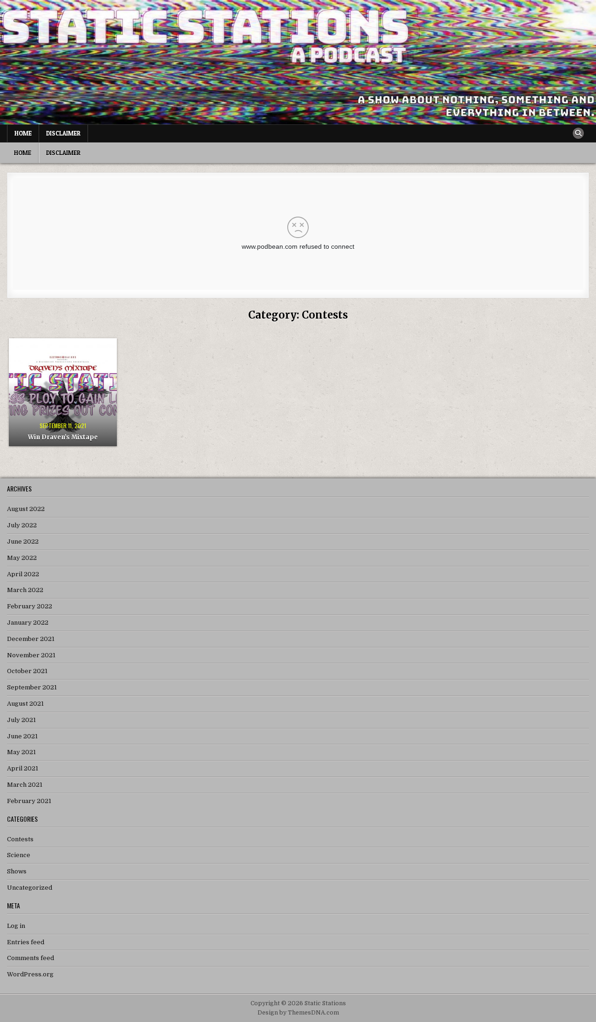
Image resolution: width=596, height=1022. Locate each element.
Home (23, 133)
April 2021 (22, 768)
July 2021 (21, 719)
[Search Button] (578, 133)
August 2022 (26, 508)
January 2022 (27, 622)
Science (18, 855)
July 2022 (22, 525)
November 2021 (31, 655)
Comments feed (30, 957)
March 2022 (25, 589)
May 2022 (22, 557)
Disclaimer (63, 133)
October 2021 (27, 671)
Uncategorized (29, 887)
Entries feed (25, 942)
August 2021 (25, 703)
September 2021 (32, 687)
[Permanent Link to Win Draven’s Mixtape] (63, 392)
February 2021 (29, 800)
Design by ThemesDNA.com (298, 1012)
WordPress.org (30, 974)
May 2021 (21, 752)
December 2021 (30, 638)
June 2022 (23, 541)
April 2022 (23, 574)
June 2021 (22, 736)
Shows (17, 871)
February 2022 (29, 606)
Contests (20, 839)
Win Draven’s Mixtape (63, 437)
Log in (16, 925)
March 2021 (24, 784)
